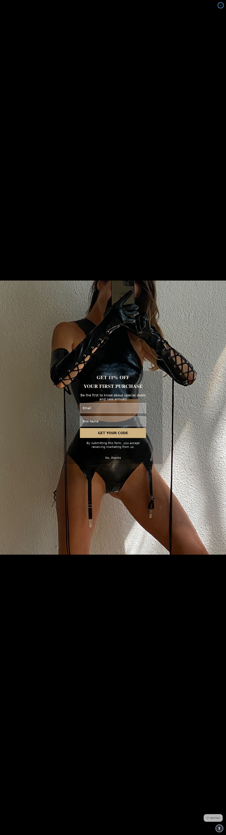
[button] (219, 828)
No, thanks (113, 458)
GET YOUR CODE (113, 433)
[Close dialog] (220, 5)
